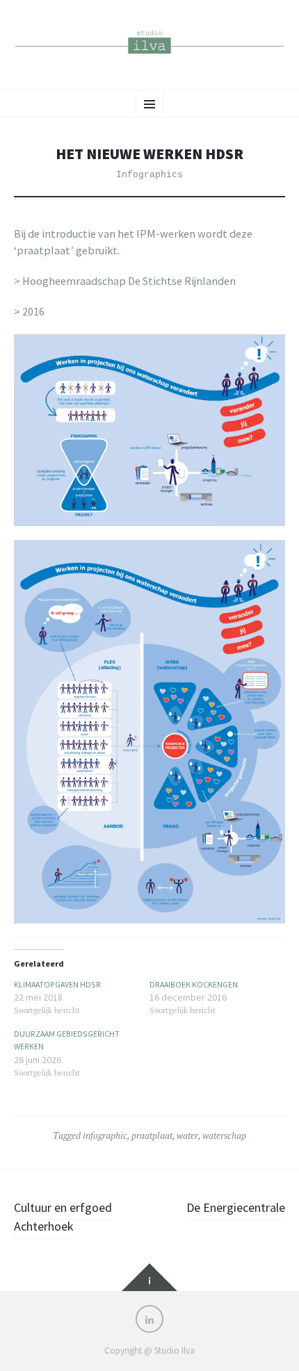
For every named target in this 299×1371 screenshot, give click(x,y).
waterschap (224, 1135)
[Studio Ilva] (149, 43)
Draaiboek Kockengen (194, 984)
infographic (105, 1135)
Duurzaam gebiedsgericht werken (67, 1039)
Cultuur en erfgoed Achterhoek (63, 1216)
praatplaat (151, 1135)
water (187, 1135)
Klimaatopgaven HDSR (57, 984)
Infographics (149, 175)
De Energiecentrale (235, 1207)
